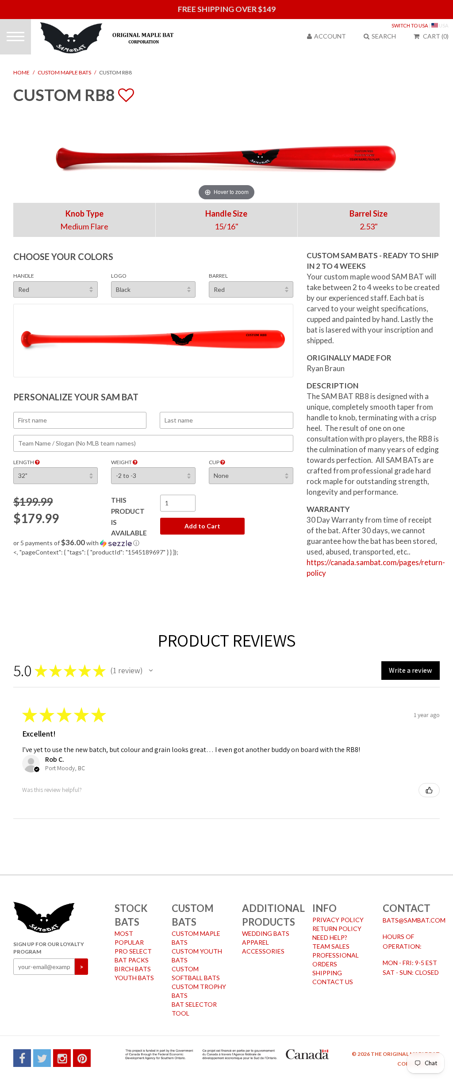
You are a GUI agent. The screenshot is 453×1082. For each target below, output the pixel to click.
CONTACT (406, 908)
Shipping (327, 973)
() (436, 36)
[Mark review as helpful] (429, 790)
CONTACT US (332, 981)
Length (24, 462)
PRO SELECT (133, 951)
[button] (153, 543)
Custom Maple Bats (64, 72)
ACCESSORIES (263, 951)
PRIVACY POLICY (338, 919)
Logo (119, 275)
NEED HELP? (329, 937)
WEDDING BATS (265, 933)
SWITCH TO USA (410, 25)
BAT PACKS (132, 960)
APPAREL (255, 942)
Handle (23, 275)
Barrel (218, 275)
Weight (122, 462)
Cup (214, 462)
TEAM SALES (330, 946)
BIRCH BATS (133, 969)
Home (21, 72)
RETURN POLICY (336, 928)
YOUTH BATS (134, 977)
